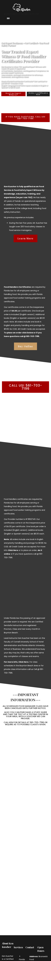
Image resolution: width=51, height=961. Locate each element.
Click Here (23, 662)
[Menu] (8, 18)
